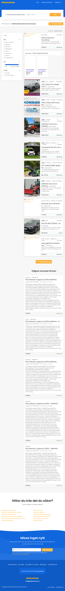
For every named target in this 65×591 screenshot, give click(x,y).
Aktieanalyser (43, 564)
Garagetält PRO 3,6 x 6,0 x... (51, 147)
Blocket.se (8, 46)
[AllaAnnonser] (8, 2)
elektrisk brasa (37, 520)
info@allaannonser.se (32, 581)
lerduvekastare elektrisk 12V (41, 516)
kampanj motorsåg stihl (9, 514)
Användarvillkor (16, 554)
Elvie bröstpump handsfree (47, 39)
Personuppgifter (25, 554)
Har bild (7, 73)
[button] (11, 40)
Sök (55, 14)
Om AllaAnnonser (52, 564)
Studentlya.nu (9, 57)
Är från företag (9, 75)
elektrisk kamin (38, 510)
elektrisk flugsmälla (7, 520)
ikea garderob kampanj (40, 518)
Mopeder (28, 277)
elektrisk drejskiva (38, 512)
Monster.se (8, 53)
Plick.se (7, 55)
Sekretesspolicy (59, 587)
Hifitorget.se (9, 49)
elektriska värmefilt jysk (9, 510)
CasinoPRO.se (40, 571)
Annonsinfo (21, 564)
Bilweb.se (8, 44)
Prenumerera (47, 550)
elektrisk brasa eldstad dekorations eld (13, 518)
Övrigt (27, 319)
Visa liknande (51, 87)
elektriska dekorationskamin (41, 514)
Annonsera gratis (12, 564)
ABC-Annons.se (10, 42)
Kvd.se (7, 51)
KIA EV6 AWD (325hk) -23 (50, 223)
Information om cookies (31, 564)
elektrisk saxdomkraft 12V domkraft (12, 516)
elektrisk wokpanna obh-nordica (11, 512)
